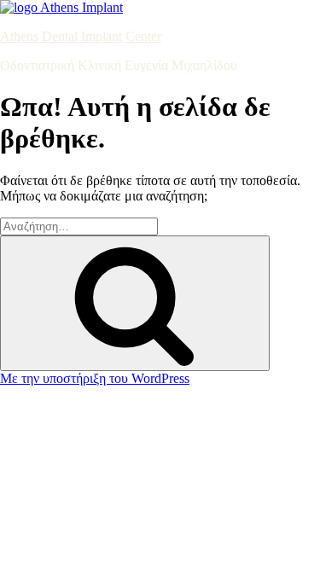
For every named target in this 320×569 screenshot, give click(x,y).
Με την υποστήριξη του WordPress (94, 378)
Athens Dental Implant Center (80, 36)
